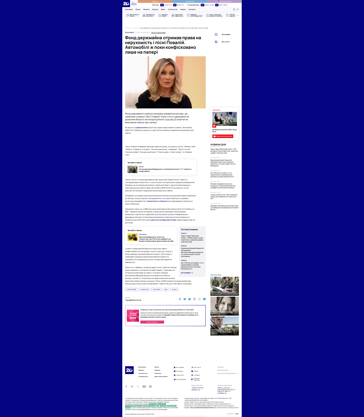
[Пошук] (234, 9)
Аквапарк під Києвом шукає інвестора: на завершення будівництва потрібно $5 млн (224, 208)
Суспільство (172, 9)
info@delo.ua (222, 393)
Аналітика (180, 375)
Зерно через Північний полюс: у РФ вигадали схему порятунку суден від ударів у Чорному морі (192, 239)
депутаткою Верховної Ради (163, 220)
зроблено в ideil (233, 414)
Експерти (192, 9)
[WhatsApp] (199, 299)
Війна (163, 9)
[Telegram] (184, 299)
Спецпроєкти (190, 1)
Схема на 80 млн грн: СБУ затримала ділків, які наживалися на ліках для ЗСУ (223, 197)
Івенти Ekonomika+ (161, 376)
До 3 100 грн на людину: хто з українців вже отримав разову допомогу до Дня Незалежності (192, 266)
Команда (220, 367)
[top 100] (134, 3)
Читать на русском (158, 32)
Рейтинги (155, 1)
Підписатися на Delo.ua (224, 136)
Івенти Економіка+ (224, 1)
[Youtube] (144, 386)
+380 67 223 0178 (197, 388)
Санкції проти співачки (157, 201)
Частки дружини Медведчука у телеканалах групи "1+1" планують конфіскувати (165, 170)
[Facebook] (180, 299)
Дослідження (181, 379)
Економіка (129, 9)
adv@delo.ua (195, 389)
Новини (183, 9)
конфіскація (144, 289)
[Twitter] (189, 299)
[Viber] (194, 299)
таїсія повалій (131, 289)
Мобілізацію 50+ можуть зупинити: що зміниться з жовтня (221, 332)
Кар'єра (155, 9)
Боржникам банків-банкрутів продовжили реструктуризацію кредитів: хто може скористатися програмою (192, 252)
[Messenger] (204, 299)
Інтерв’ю (197, 375)
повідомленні (141, 127)
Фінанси (146, 9)
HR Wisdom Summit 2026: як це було (224, 131)
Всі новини (185, 273)
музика (174, 289)
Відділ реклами (222, 370)
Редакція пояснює (196, 379)
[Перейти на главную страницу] (126, 3)
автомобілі (156, 289)
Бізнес (138, 9)
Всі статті (226, 42)
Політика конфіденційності (227, 373)
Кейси (196, 371)
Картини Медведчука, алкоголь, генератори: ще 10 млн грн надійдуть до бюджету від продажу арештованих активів (156, 239)
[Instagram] (150, 386)
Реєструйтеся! (152, 322)
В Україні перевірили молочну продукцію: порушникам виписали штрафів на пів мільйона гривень (223, 186)
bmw (166, 289)
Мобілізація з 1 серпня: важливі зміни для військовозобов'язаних (224, 293)
